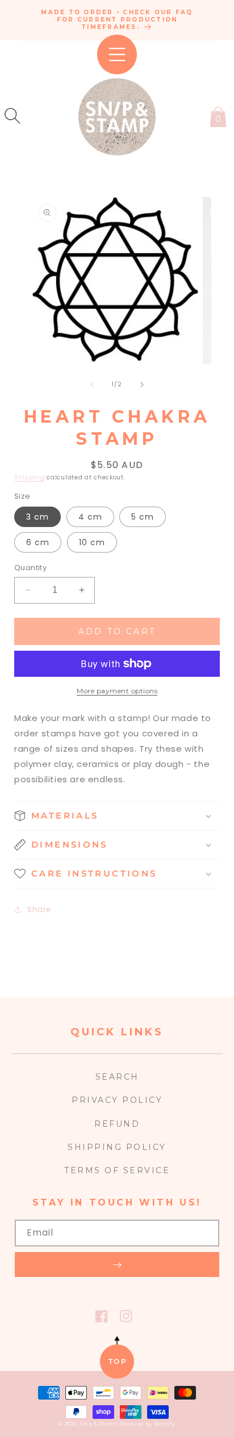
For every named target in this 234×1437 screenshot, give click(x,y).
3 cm (37, 516)
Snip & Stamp (98, 1424)
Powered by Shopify (147, 1424)
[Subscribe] (117, 1264)
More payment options (117, 690)
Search (117, 1077)
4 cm (90, 516)
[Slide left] (92, 384)
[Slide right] (141, 384)
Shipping (29, 477)
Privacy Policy (117, 1100)
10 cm (92, 542)
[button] (12, 115)
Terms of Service (117, 1170)
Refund (117, 1124)
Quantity (30, 567)
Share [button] (39, 909)
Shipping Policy (117, 1147)
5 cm (142, 516)
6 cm (37, 542)
